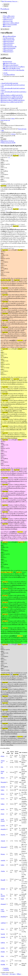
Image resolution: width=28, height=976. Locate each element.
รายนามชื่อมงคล (5, 29)
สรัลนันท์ (3, 888)
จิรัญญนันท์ (3, 782)
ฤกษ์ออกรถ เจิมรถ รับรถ (10, 63)
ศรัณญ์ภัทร (3, 829)
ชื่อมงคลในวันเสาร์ (8, 51)
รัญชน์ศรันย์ (6, 970)
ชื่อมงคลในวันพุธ (8, 44)
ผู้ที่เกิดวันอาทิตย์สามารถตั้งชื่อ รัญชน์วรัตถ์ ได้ (11, 95)
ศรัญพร (2, 756)
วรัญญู (2, 956)
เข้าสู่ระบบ (6, 6)
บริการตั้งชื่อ (3, 139)
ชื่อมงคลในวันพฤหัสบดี (9, 48)
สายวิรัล (3, 948)
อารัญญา (3, 960)
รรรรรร (2, 798)
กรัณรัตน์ (3, 937)
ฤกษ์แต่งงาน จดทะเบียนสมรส (11, 65)
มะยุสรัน (3, 825)
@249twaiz (13, 134)
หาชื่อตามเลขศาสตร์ (9, 38)
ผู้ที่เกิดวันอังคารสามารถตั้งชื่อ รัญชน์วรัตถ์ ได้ (11, 98)
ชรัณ (2, 767)
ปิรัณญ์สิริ (3, 880)
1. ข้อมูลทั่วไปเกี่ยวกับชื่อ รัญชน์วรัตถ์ (9, 83)
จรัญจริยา (3, 834)
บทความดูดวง (7, 26)
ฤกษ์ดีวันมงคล (5, 54)
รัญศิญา (3, 804)
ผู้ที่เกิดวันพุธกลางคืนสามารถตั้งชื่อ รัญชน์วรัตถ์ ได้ (12, 100)
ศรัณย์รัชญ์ (3, 916)
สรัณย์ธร (3, 951)
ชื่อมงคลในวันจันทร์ (9, 41)
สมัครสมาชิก (6, 4)
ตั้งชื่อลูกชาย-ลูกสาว (8, 19)
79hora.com (14, 1)
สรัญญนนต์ (3, 847)
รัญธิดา (2, 790)
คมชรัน (2, 809)
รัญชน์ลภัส (5, 968)
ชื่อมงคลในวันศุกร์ (8, 50)
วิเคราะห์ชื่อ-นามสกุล (9, 16)
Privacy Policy (5, 974)
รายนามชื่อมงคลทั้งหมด (10, 36)
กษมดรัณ (3, 860)
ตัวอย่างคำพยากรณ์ (5, 120)
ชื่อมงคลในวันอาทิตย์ (9, 39)
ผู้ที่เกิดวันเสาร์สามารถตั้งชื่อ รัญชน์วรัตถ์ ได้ (11, 102)
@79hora (13, 118)
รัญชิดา (2, 865)
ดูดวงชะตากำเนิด (8, 21)
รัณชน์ (2, 898)
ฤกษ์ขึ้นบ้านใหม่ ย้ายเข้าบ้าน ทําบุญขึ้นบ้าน (14, 66)
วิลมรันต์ (3, 934)
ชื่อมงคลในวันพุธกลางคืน (10, 46)
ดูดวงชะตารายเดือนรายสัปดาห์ (11, 22)
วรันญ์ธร (3, 871)
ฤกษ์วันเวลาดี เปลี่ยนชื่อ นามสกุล (12, 68)
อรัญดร (2, 814)
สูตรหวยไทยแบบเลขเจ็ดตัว (10, 24)
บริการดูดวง (3, 123)
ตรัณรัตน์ (3, 786)
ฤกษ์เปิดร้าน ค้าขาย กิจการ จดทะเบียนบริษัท (13, 70)
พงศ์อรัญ (3, 942)
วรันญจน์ (3, 840)
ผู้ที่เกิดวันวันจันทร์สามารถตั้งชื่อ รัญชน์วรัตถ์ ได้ (12, 96)
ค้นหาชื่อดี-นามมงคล (9, 17)
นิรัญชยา (3, 854)
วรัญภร (2, 929)
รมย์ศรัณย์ (3, 922)
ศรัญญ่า (3, 777)
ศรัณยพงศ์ (3, 904)
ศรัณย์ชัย (3, 964)
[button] (5, 9)
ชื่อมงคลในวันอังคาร (9, 43)
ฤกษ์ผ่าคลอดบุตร (8, 61)
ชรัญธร (2, 794)
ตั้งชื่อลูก (19, 974)
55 (9, 157)
